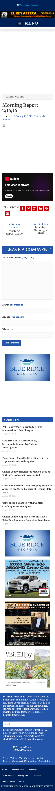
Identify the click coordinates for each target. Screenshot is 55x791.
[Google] (34, 208)
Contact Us (32, 770)
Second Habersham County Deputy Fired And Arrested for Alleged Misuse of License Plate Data (27, 489)
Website (7, 329)
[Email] (7, 213)
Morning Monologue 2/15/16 (41, 230)
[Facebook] (22, 208)
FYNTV (21, 781)
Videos (19, 96)
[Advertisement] (27, 61)
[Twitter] (28, 208)
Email (13, 317)
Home (9, 96)
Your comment (18, 257)
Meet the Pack (17, 770)
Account (37, 775)
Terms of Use (8, 775)
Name (12, 304)
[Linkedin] (40, 208)
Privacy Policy (23, 775)
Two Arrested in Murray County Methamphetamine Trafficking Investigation (19, 444)
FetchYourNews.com (13, 730)
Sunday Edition (8, 781)
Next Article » (40, 224)
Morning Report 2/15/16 (14, 232)
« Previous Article (14, 226)
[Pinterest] (46, 208)
